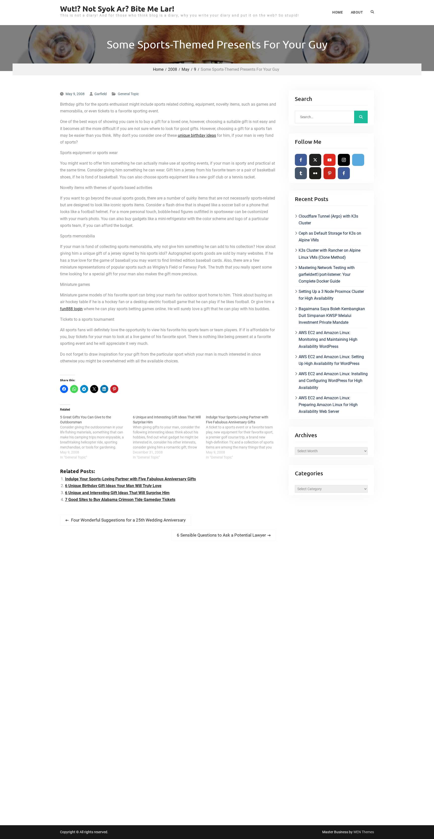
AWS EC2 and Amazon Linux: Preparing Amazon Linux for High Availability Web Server (328, 405)
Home (337, 12)
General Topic (128, 94)
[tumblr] (301, 173)
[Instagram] (344, 160)
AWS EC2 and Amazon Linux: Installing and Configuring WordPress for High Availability (333, 380)
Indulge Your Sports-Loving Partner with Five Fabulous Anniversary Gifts (130, 479)
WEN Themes (363, 832)
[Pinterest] (329, 173)
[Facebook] (301, 160)
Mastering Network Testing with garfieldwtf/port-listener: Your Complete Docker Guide (327, 274)
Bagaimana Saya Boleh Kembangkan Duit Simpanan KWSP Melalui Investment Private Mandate (332, 315)
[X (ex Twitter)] (315, 160)
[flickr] (315, 173)
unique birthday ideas (197, 135)
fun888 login (71, 308)
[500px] (358, 160)
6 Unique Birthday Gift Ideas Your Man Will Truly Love (113, 485)
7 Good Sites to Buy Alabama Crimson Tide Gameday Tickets (120, 499)
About (357, 12)
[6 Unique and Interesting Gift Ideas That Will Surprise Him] (169, 437)
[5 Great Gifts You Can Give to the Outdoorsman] (96, 437)
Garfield (100, 94)
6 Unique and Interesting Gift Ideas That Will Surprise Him (117, 492)
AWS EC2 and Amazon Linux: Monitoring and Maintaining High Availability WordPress (328, 339)
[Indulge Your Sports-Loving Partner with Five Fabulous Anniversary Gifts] (242, 437)
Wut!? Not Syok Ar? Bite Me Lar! (117, 8)
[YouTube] (329, 160)
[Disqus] (168, 615)
